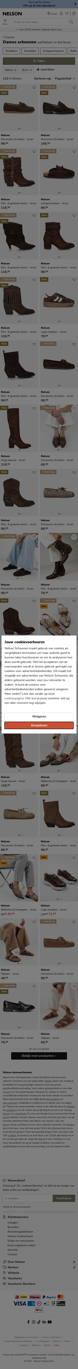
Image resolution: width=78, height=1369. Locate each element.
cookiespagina (14, 698)
